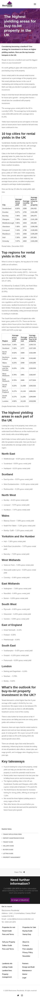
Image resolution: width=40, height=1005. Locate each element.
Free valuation (27, 949)
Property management (7, 975)
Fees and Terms (8, 934)
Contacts (25, 945)
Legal (24, 978)
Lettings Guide (7, 967)
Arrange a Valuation (20, 900)
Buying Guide (27, 931)
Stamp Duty (26, 934)
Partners (25, 963)
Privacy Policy (27, 952)
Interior (24, 974)
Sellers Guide (7, 945)
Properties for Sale (29, 927)
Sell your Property (8, 942)
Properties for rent (8, 927)
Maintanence (27, 970)
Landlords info (7, 963)
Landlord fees (7, 970)
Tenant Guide (7, 931)
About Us (25, 942)
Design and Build (28, 967)
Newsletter (26, 956)
